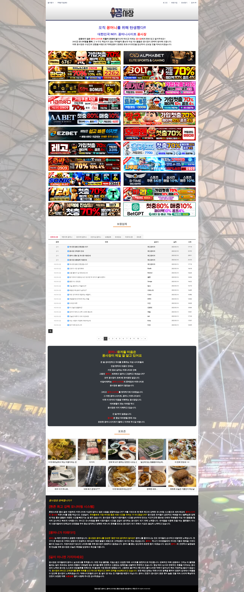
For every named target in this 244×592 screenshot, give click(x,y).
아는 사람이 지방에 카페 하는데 (80, 321)
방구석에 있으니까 (75, 325)
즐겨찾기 (51, 3)
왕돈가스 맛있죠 (74, 281)
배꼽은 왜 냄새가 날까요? (78, 290)
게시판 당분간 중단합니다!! (78, 247)
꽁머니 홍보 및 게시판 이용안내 (80, 255)
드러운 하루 (73, 303)
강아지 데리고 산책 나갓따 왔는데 (80, 312)
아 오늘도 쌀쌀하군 (75, 307)
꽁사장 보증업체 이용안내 (78, 260)
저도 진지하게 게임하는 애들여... (80, 294)
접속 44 (193, 3)
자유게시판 (129, 237)
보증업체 (122, 224)
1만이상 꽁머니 (96, 237)
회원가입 (174, 3)
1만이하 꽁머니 (81, 237)
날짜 (175, 242)
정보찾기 (184, 3)
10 (138, 338)
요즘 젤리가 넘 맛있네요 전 (78, 273)
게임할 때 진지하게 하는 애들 (79, 299)
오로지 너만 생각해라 (76, 268)
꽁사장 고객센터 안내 (76, 251)
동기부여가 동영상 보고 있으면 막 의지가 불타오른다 (87, 277)
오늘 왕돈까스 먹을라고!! (77, 286)
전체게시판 (54, 237)
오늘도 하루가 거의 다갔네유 (79, 316)
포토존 (139, 237)
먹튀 (109, 44)
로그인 (165, 3)
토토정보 (118, 237)
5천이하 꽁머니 (67, 237)
